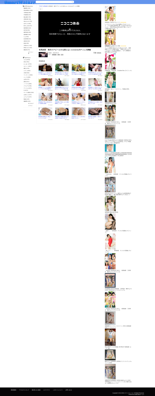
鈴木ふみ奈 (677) (28, 25)
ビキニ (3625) (27, 70)
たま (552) (26, 36)
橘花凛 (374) (27, 49)
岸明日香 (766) (27, 19)
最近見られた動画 (36, 390)
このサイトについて (58, 390)
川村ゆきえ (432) (28, 45)
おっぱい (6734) (27, 64)
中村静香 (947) (27, 14)
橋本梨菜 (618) (27, 28)
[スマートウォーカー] (19, 2)
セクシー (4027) (27, 66)
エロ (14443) (27, 59)
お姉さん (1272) (27, 94)
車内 (59, 54)
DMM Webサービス (139, 394)
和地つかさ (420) (28, 47)
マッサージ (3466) (28, 75)
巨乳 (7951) (26, 61)
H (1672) (26, 90)
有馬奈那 (45, 6)
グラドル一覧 (31, 52)
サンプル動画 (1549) (29, 92)
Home (40, 6)
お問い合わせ (68, 390)
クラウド (30, 105)
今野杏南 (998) (27, 12)
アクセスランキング (24, 390)
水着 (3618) (26, 72)
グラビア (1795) (27, 86)
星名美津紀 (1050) (28, 10)
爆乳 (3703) (26, 68)
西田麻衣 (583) (27, 34)
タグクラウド (46, 390)
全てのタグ (31, 103)
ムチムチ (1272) (27, 97)
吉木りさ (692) (27, 23)
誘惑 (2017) (26, 81)
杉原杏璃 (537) (27, 39)
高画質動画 (13, 390)
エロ (62, 54)
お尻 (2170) (26, 79)
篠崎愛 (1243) (27, 8)
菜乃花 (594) (27, 30)
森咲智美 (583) (27, 32)
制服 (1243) (26, 99)
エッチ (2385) (27, 77)
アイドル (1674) (27, 88)
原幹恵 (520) (27, 41)
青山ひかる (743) (28, 21)
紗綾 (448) (26, 43)
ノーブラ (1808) (27, 83)
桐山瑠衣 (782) (27, 17)
